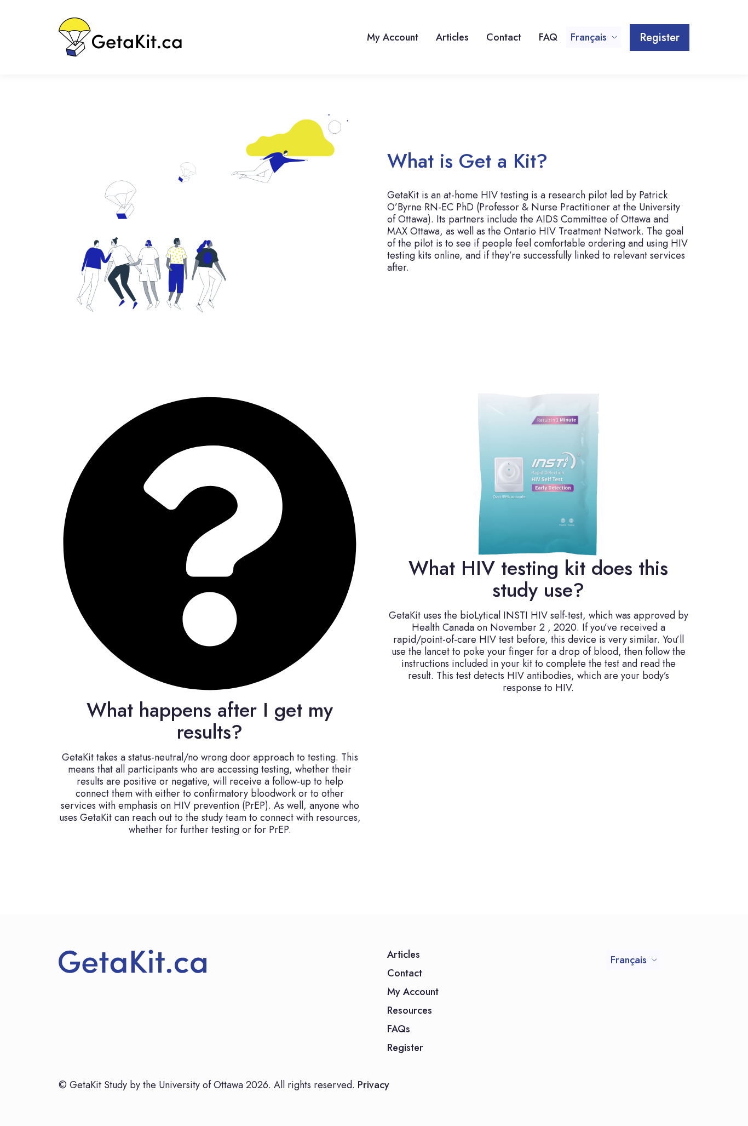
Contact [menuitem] (503, 37)
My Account (413, 993)
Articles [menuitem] (452, 37)
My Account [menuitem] (392, 37)
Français (589, 37)
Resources (409, 1011)
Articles (403, 956)
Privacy (373, 1085)
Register (660, 37)
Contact (404, 974)
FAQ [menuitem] (548, 37)
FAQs (398, 1030)
